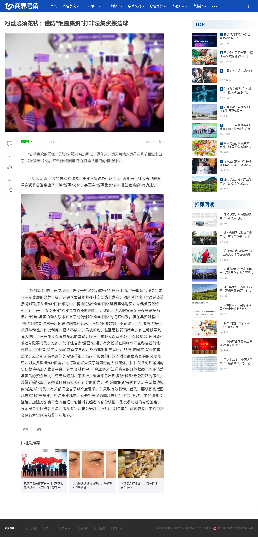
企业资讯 (112, 6)
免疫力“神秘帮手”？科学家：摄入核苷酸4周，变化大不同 (236, 90)
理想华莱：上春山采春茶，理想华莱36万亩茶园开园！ (236, 288)
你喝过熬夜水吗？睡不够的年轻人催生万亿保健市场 (236, 163)
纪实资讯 (31, 528)
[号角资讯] (21, 6)
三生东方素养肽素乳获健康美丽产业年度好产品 (236, 126)
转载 (38, 429)
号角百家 (64, 528)
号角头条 (82, 528)
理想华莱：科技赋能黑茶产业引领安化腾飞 (236, 216)
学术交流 (134, 6)
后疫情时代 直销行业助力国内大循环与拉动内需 (236, 252)
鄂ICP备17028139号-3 (198, 528)
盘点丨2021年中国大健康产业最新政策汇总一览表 (236, 361)
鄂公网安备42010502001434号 (235, 528)
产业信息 (91, 6)
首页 (53, 6)
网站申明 (116, 528)
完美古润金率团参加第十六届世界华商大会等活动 (236, 270)
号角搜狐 (99, 528)
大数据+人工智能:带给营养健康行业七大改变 (236, 306)
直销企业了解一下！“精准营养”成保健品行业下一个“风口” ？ (236, 54)
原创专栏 (156, 6)
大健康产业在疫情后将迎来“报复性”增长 (236, 343)
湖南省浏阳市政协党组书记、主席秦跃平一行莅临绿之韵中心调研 (236, 234)
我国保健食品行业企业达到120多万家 (236, 325)
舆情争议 (69, 6)
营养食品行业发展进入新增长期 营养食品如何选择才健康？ (236, 145)
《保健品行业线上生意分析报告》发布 (139, 485)
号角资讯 (170, 528)
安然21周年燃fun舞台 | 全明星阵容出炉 (236, 36)
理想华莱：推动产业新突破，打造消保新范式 (236, 181)
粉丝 (26, 429)
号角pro (48, 528)
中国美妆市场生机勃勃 (238, 70)
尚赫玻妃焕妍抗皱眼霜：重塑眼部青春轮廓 (92, 485)
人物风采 (178, 6)
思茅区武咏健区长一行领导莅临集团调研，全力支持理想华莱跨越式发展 (43, 485)
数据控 (198, 6)
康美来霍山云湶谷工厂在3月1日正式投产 (236, 108)
